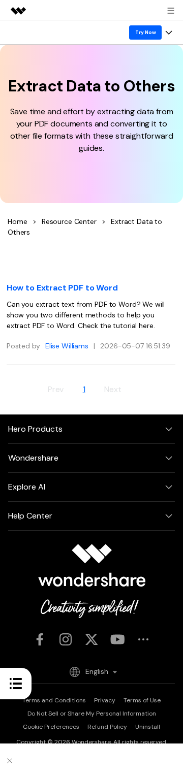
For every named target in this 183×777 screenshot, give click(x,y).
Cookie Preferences (51, 727)
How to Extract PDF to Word (62, 287)
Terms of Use (142, 700)
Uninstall (147, 727)
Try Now (145, 32)
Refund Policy (107, 727)
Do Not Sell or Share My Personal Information (91, 713)
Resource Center (69, 221)
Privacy (104, 700)
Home (17, 221)
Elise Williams (66, 345)
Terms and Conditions (54, 700)
